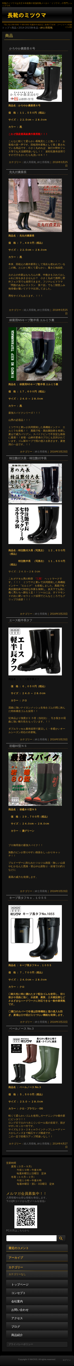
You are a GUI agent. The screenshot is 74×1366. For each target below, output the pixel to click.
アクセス (17, 1318)
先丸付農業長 (18, 172)
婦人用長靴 (30, 162)
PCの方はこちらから (17, 1230)
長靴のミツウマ (37, 14)
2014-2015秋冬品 (28, 27)
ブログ (15, 1326)
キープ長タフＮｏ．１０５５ (28, 897)
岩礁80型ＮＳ (18, 745)
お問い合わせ (20, 1309)
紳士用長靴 (43, 162)
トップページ (20, 1284)
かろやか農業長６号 (22, 48)
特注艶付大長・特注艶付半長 (28, 458)
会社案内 (17, 1301)
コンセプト (18, 1293)
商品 (9, 35)
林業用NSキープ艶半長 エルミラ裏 (31, 320)
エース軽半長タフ (20, 620)
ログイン (67, 1360)
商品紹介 (17, 1335)
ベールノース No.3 (21, 1028)
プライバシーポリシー (20, 1344)
